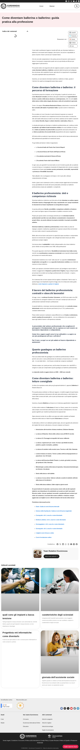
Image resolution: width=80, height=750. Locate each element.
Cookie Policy (45, 740)
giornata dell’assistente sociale (58, 677)
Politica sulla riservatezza (32, 740)
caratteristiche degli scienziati (57, 615)
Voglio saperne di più (70, 746)
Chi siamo (26, 719)
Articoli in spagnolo (47, 719)
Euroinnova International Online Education (31, 724)
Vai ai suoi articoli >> (51, 556)
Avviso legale (6, 740)
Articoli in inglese (46, 722)
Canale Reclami (54, 740)
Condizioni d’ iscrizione (17, 740)
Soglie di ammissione (48, 730)
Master (52, 6)
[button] (76, 6)
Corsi (41, 6)
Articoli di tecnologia (47, 726)
